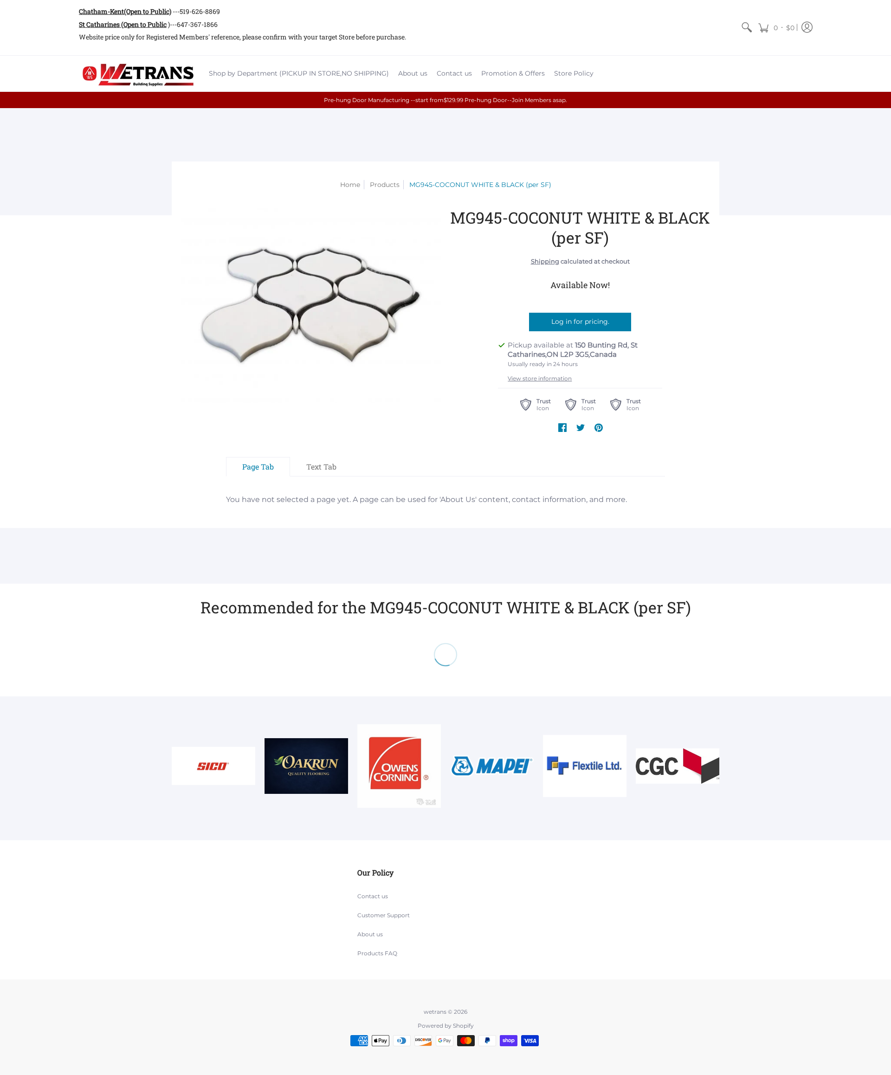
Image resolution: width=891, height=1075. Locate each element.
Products (385, 184)
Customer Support (383, 915)
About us (370, 934)
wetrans (435, 1011)
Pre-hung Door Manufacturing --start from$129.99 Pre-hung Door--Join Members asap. (445, 100)
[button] (776, 27)
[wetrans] (137, 73)
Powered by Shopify (446, 1025)
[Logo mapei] (492, 766)
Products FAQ (377, 953)
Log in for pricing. (580, 321)
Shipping (545, 261)
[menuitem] (746, 27)
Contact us (372, 896)
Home (350, 184)
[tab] (258, 466)
